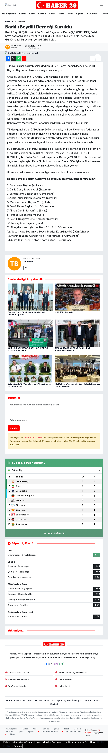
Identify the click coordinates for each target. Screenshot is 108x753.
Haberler (9, 22)
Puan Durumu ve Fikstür (19, 679)
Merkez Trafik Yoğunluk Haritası (72, 672)
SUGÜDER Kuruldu (64, 312)
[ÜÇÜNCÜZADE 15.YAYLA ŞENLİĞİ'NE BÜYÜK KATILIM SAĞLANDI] (30, 333)
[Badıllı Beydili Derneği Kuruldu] (54, 53)
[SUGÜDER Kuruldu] (78, 297)
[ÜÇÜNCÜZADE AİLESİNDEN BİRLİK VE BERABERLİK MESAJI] (78, 333)
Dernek (21, 22)
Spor (70, 13)
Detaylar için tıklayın (54, 533)
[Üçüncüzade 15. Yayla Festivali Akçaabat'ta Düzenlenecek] (30, 369)
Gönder (14, 428)
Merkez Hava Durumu (19, 672)
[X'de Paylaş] (13, 58)
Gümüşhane (9, 13)
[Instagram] (56, 664)
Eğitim (79, 13)
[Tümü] (99, 630)
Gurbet (54, 704)
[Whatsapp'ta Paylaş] (18, 58)
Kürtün (42, 13)
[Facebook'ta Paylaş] (8, 58)
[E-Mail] (25, 268)
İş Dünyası (92, 13)
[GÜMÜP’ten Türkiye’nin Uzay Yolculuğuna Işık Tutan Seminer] (78, 369)
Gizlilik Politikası (50, 732)
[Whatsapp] (61, 664)
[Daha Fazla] (24, 58)
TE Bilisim (28, 262)
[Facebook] (46, 664)
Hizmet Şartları (73, 732)
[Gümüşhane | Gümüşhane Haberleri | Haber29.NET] (57, 5)
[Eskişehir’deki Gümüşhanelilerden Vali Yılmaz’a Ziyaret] (30, 297)
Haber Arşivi (64, 686)
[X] (51, 664)
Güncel (97, 700)
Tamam (18, 746)
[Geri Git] (10, 5)
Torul (61, 13)
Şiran (52, 13)
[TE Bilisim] (14, 263)
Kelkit (22, 13)
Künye (12, 734)
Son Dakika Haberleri (17, 686)
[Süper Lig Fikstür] (99, 543)
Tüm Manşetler (65, 679)
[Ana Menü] (101, 5)
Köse (32, 13)
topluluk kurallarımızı (33, 438)
